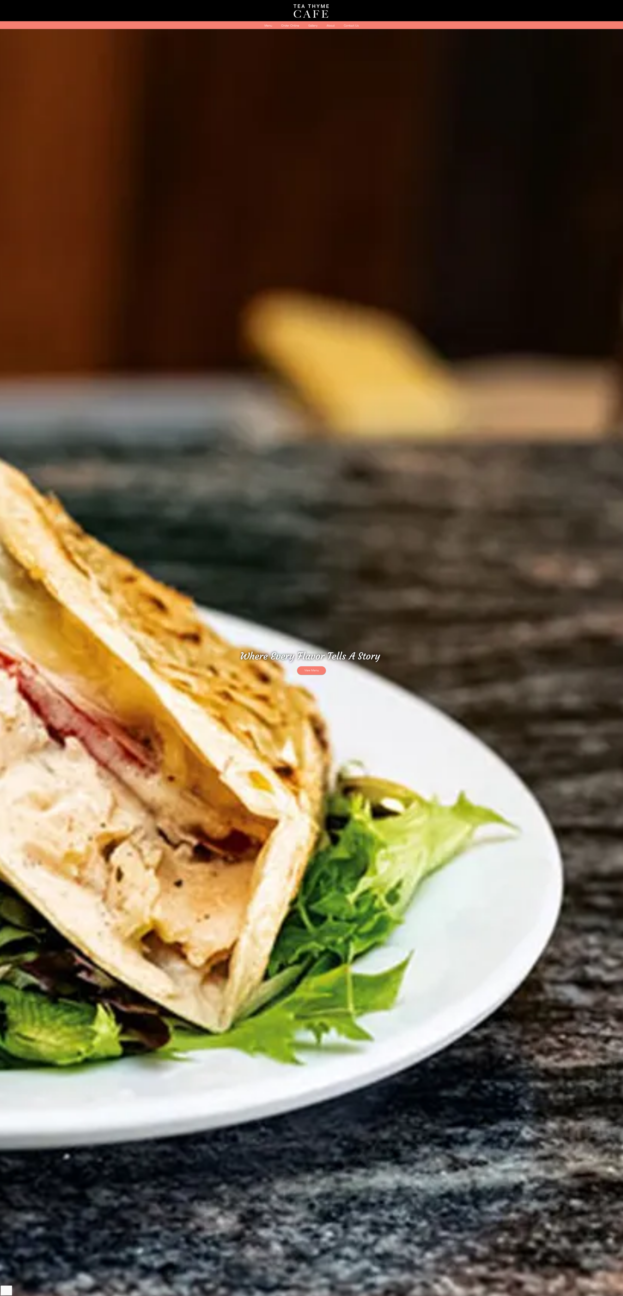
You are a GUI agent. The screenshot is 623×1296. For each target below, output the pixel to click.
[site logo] (311, 10)
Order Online (290, 25)
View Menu (311, 670)
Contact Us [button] (351, 25)
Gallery (313, 25)
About (331, 25)
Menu (268, 25)
